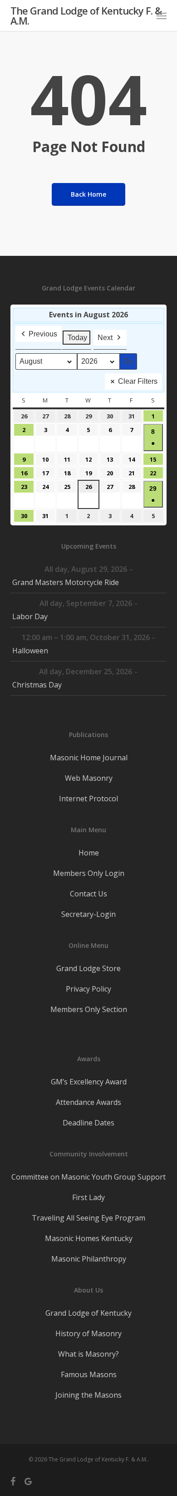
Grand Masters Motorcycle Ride (65, 582)
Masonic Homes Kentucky (89, 1238)
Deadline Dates (88, 1123)
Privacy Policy (88, 989)
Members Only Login (88, 873)
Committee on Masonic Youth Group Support (88, 1177)
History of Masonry (88, 1333)
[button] (162, 15)
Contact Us (88, 894)
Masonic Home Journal (89, 758)
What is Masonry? (88, 1354)
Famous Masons (89, 1374)
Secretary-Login (88, 914)
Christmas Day (37, 685)
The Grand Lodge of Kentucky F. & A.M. (86, 15)
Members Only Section (88, 1009)
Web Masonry (89, 778)
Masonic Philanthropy (88, 1259)
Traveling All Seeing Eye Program (88, 1218)
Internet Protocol (88, 799)
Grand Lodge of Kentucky (88, 1313)
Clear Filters (137, 381)
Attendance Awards (88, 1102)
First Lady (88, 1197)
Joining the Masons (88, 1395)
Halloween (30, 651)
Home (89, 853)
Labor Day (30, 616)
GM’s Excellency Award (89, 1082)
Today (77, 337)
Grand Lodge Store (88, 968)
